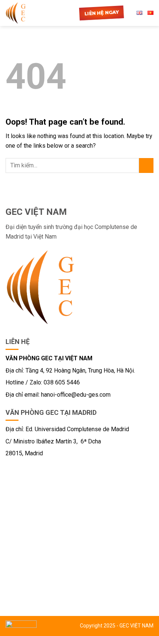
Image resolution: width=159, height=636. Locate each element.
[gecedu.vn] (20, 13)
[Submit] (146, 165)
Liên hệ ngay (101, 13)
